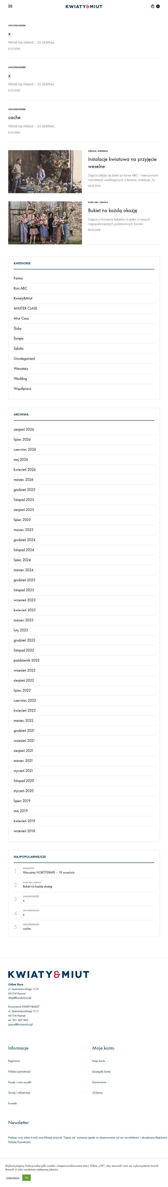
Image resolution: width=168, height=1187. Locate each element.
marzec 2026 (23, 480)
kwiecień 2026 (25, 470)
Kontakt (12, 1103)
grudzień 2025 (24, 490)
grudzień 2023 (24, 580)
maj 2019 (21, 811)
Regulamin (14, 1061)
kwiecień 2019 (24, 821)
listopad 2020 (24, 781)
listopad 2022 (24, 650)
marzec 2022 (23, 720)
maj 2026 (21, 459)
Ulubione (97, 1092)
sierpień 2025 (24, 510)
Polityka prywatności (19, 1071)
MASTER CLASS (25, 308)
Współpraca (22, 389)
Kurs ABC (93, 202)
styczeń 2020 (24, 791)
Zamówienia (99, 1082)
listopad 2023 (24, 590)
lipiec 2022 (22, 690)
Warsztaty (21, 369)
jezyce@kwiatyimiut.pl (20, 1024)
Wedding (103, 151)
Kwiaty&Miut (23, 298)
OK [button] (26, 1177)
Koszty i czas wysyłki (19, 1082)
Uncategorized (17, 25)
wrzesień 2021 (24, 741)
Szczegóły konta (101, 1071)
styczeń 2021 (23, 771)
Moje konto (98, 1061)
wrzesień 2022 (24, 670)
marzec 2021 (23, 761)
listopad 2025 (24, 500)
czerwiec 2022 (25, 700)
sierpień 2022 (24, 680)
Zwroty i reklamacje (19, 1092)
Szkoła (92, 151)
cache (14, 117)
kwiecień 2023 (25, 610)
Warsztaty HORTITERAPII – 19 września (48, 872)
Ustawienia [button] (12, 1177)
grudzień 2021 (24, 731)
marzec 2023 (23, 620)
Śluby (18, 328)
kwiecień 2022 (25, 710)
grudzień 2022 (24, 640)
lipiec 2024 (22, 560)
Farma (18, 278)
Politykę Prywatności (19, 1142)
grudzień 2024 (24, 540)
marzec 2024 (23, 570)
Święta (18, 338)
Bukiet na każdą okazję (112, 210)
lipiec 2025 (22, 520)
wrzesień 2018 (24, 831)
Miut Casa (21, 318)
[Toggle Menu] (10, 6)
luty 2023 (21, 630)
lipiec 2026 (22, 439)
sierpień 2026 (24, 429)
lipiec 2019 (22, 801)
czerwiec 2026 (25, 449)
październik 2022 (27, 660)
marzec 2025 (23, 530)
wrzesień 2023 (24, 600)
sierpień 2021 (24, 751)
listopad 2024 (24, 550)
